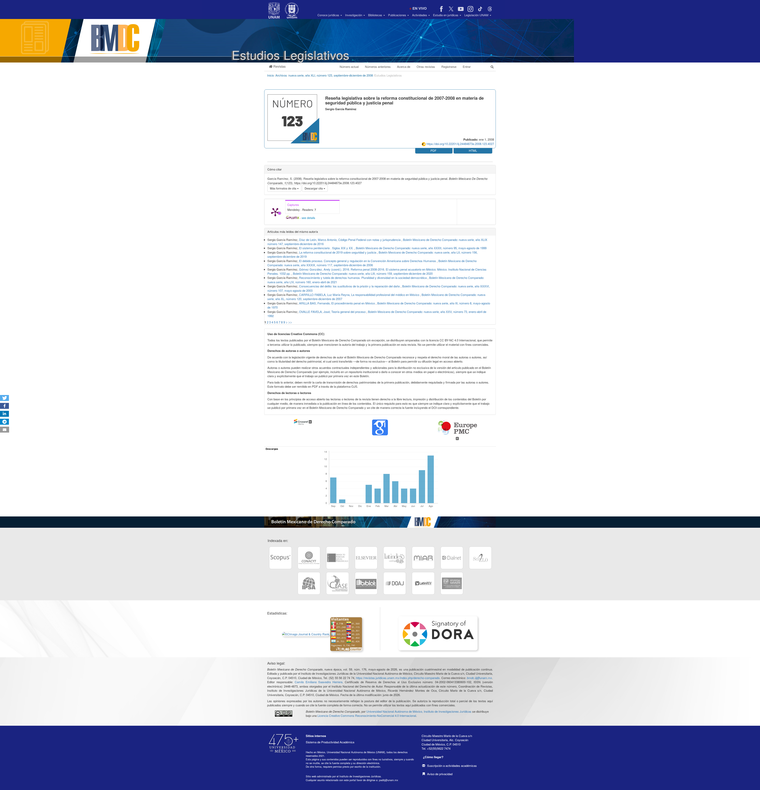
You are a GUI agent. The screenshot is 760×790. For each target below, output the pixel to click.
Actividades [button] (420, 15)
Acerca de (403, 66)
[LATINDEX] (394, 558)
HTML (473, 150)
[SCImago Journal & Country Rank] (305, 634)
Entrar (467, 66)
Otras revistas (426, 66)
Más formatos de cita (283, 188)
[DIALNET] (452, 558)
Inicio (271, 75)
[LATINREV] (423, 583)
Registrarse (448, 66)
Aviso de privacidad (439, 774)
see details (308, 218)
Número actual (349, 66)
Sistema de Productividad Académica (330, 742)
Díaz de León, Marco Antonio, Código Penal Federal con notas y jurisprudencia (350, 240)
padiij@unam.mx (388, 780)
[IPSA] (309, 583)
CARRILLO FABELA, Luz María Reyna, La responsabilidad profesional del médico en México (359, 295)
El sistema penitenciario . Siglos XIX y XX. (326, 248)
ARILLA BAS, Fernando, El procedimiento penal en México (337, 303)
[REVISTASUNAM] (452, 583)
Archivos (282, 75)
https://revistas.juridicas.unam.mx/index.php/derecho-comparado (398, 678)
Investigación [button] (354, 15)
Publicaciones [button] (397, 15)
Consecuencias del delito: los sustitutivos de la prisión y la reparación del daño (350, 286)
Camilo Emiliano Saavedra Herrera (318, 682)
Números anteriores (378, 66)
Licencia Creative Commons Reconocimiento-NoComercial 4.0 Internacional (366, 715)
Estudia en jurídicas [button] (446, 15)
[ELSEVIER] (366, 558)
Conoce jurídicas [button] (328, 15)
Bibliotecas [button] (375, 15)
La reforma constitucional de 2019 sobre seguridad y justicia (338, 252)
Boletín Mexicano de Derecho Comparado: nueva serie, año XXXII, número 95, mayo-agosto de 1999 (421, 248)
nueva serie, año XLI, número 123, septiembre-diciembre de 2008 (331, 75)
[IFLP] (337, 558)
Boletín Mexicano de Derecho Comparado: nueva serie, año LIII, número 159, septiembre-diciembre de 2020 (363, 273)
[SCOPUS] (280, 558)
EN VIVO (419, 8)
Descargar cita (314, 188)
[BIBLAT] (366, 583)
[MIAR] (423, 558)
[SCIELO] (480, 558)
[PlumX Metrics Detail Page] (275, 212)
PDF (433, 150)
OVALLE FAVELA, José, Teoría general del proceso (332, 312)
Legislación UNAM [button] (476, 15)
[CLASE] (337, 583)
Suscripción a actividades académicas (452, 765)
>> (290, 322)
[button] (277, 66)
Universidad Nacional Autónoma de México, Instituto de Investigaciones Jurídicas (418, 711)
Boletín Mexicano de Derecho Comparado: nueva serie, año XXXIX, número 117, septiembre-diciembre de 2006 (372, 263)
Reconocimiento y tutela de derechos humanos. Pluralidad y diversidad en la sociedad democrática (363, 278)
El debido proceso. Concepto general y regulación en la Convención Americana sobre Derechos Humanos (368, 261)
